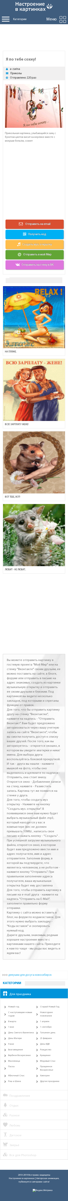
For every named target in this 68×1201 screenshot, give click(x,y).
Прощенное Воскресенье (46, 1068)
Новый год (13, 1007)
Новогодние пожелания (46, 1014)
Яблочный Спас (16, 1076)
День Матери (15, 1038)
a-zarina (15, 69)
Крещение (45, 1055)
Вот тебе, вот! (12, 497)
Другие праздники (49, 1081)
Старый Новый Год (49, 1007)
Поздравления (19, 1095)
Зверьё (14, 1145)
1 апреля (44, 1021)
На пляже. (11, 352)
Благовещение (15, 1050)
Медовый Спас (48, 1061)
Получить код (37, 234)
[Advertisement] (34, 36)
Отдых (14, 1105)
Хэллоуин (45, 1076)
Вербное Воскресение (19, 1055)
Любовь (14, 1125)
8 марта (12, 1021)
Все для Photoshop (22, 1155)
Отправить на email (37, 224)
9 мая (11, 1044)
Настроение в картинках (22, 1178)
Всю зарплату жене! (17, 424)
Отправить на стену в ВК (38, 264)
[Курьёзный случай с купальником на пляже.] (34, 317)
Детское (15, 1135)
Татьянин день (47, 1033)
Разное (14, 1115)
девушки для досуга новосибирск (30, 975)
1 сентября (46, 1027)
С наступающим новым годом (20, 1014)
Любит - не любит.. (15, 569)
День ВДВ (44, 1044)
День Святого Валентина (21, 1033)
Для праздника (20, 994)
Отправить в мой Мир (37, 254)
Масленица (14, 1061)
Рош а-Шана (14, 1081)
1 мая (11, 1027)
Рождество (45, 1050)
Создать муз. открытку (37, 244)
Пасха (11, 1066)
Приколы (16, 73)
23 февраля (46, 1038)
